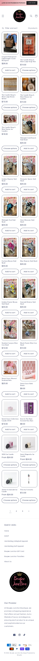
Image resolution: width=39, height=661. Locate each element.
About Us (7, 561)
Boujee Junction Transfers (14, 556)
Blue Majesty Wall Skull (28, 261)
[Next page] (28, 511)
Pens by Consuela (26, 490)
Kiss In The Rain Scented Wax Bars (26, 420)
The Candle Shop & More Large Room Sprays (9, 97)
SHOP (6, 536)
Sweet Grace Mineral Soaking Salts (9, 379)
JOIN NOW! (32, 3)
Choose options (29, 70)
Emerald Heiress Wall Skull (28, 303)
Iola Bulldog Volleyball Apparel (16, 541)
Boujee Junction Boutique (18, 653)
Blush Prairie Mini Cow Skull (28, 344)
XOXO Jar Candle (8, 454)
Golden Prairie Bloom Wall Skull (9, 303)
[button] (2, 15)
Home (6, 531)
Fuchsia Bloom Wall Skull (9, 262)
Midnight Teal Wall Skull (9, 221)
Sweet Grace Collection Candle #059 (10, 420)
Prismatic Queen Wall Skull (28, 180)
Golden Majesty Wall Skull (9, 180)
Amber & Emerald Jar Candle (9, 491)
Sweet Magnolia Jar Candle (27, 455)
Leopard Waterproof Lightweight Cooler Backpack (9, 59)
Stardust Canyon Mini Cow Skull (10, 344)
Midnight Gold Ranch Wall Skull (28, 139)
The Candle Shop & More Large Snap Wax (28, 61)
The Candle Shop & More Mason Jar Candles (27, 97)
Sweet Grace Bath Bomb (26, 384)
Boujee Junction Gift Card (14, 551)
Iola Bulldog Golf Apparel (14, 546)
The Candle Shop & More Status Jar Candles (9, 129)
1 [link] (10, 511)
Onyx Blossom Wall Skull (27, 221)
